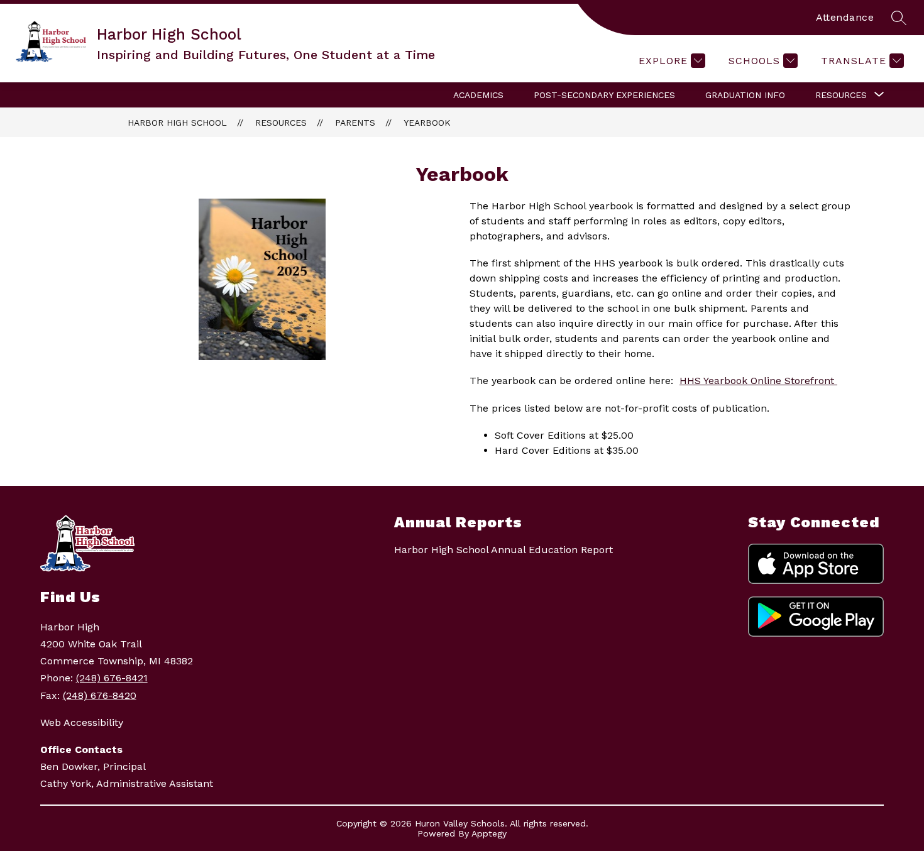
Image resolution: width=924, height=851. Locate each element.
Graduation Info (745, 95)
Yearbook (427, 123)
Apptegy (489, 833)
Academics (478, 95)
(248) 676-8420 (99, 695)
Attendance (845, 17)
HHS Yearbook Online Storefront (758, 381)
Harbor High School (177, 123)
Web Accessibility (81, 722)
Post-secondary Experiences (604, 95)
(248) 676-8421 (112, 678)
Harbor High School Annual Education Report (503, 550)
